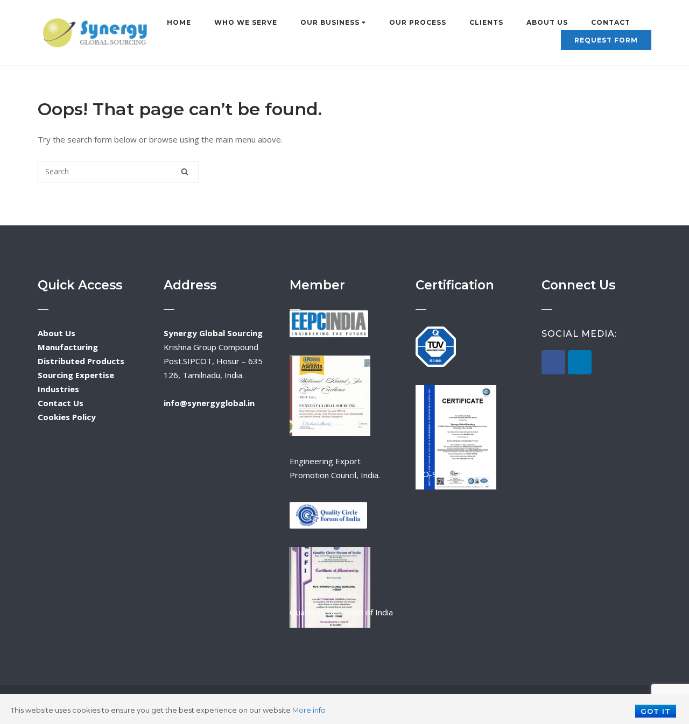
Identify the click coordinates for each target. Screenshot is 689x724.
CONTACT (610, 22)
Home (179, 22)
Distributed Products (81, 361)
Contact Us (60, 403)
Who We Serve (245, 22)
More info (309, 710)
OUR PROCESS (417, 22)
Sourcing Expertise (76, 375)
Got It (656, 711)
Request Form (606, 40)
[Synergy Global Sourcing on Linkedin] (580, 362)
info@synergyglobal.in (209, 403)
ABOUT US (547, 22)
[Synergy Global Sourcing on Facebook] (553, 362)
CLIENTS (486, 22)
